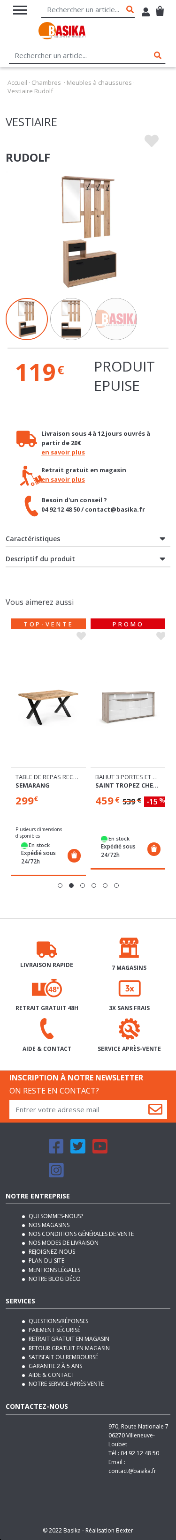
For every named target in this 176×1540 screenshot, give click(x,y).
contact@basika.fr (132, 1471)
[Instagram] (56, 1174)
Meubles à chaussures (99, 82)
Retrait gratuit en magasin (68, 1339)
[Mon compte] (146, 13)
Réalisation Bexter (109, 1530)
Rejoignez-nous (51, 1252)
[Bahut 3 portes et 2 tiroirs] (128, 705)
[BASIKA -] (61, 32)
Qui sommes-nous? (55, 1216)
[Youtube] (99, 1150)
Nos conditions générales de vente (80, 1234)
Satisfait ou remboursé (62, 1357)
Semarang (32, 785)
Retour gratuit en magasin (68, 1348)
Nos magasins (48, 1225)
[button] (60, 885)
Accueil (17, 82)
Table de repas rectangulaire (61, 777)
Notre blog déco (54, 1279)
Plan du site (45, 1261)
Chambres (46, 82)
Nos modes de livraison (63, 1243)
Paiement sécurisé (53, 1330)
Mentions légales (53, 1270)
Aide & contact (51, 1375)
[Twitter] (77, 1150)
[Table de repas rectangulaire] (48, 705)
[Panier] (160, 7)
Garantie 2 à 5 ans (54, 1366)
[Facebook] (56, 1150)
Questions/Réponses (57, 1321)
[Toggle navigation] (20, 10)
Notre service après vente (65, 1384)
